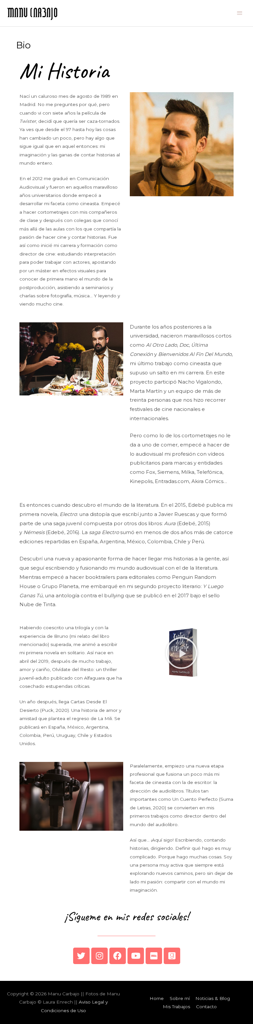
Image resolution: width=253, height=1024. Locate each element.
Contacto (206, 1006)
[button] (181, 652)
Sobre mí (180, 998)
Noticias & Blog (212, 998)
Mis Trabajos (176, 1006)
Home (157, 998)
